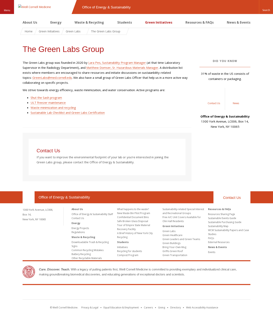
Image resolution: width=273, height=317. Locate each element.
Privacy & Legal (89, 307)
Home (29, 31)
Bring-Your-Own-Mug (174, 247)
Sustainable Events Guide (222, 218)
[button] (266, 7)
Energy (55, 22)
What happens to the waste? (133, 209)
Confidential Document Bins (133, 217)
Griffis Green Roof (172, 251)
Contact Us (49, 150)
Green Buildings (171, 243)
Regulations (78, 232)
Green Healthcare (172, 235)
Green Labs (168, 231)
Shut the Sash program (46, 98)
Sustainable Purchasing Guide (224, 222)
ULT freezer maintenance (48, 103)
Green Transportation (174, 255)
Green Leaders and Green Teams (181, 239)
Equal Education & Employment (121, 307)
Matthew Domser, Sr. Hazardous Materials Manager (122, 68)
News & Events (238, 22)
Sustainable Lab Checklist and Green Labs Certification (68, 113)
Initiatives (122, 247)
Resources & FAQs (199, 22)
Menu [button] (7, 10)
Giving (161, 307)
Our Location (29, 197)
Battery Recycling (81, 254)
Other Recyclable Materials (87, 258)
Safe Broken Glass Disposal (132, 221)
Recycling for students (129, 251)
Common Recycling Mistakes (88, 250)
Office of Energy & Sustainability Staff (92, 214)
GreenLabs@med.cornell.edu (52, 78)
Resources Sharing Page (221, 214)
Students (124, 22)
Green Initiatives (158, 22)
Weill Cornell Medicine (136, 293)
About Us (30, 22)
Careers (148, 307)
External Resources (218, 242)
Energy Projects (80, 228)
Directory (175, 307)
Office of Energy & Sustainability (64, 197)
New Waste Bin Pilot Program (133, 213)
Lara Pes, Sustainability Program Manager (117, 63)
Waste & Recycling (89, 22)
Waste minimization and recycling (53, 108)
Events (211, 252)
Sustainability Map (218, 226)
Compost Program (127, 255)
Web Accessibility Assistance (202, 307)
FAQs (211, 238)
